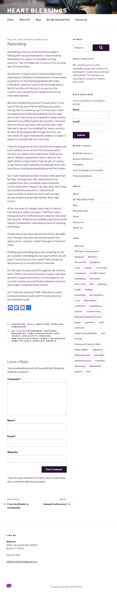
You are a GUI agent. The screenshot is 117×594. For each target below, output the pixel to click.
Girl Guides (95, 278)
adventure (19, 324)
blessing (92, 257)
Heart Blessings (37, 10)
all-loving (78, 246)
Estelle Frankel (97, 273)
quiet (101, 322)
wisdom (78, 371)
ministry (78, 311)
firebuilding (44, 333)
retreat (78, 338)
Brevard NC (19, 333)
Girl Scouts (30, 336)
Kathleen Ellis (38, 40)
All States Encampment (27, 331)
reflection (79, 328)
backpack (50, 331)
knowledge (80, 295)
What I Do (25, 19)
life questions (96, 295)
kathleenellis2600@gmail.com (21, 561)
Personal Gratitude (82, 176)
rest (103, 333)
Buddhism (95, 262)
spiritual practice (82, 360)
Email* (76, 121)
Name (11, 420)
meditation (80, 306)
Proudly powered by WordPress (66, 587)
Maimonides (90, 300)
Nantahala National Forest (30, 338)
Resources (81, 19)
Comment (14, 379)
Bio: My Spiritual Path (58, 19)
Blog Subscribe (80, 211)
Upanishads (95, 366)
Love (77, 300)
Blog (38, 19)
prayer (77, 322)
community (101, 267)
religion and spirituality (85, 333)
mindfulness (96, 306)
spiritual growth (45, 341)
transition (100, 360)
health (77, 289)
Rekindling (78, 164)
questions (90, 322)
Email (11, 436)
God (91, 284)
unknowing (79, 366)
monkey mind (93, 311)
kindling (45, 336)
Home (10, 19)
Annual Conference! (83, 159)
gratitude (43, 324)
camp (31, 333)
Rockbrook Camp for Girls (87, 344)
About (76, 194)
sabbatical (97, 349)
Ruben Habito (81, 349)
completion (80, 273)
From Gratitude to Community (88, 170)
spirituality (99, 355)
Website (12, 452)
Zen (88, 371)
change (88, 267)
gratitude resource (82, 153)
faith (31, 324)
